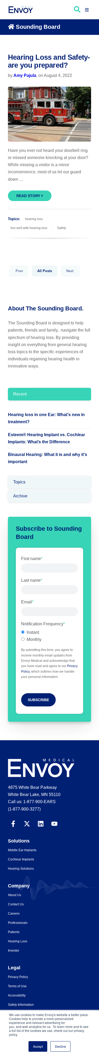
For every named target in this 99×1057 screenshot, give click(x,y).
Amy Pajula (24, 75)
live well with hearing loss (29, 228)
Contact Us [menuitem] (16, 904)
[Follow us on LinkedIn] (40, 823)
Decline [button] (60, 1046)
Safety (61, 228)
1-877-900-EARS (39, 801)
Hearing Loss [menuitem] (17, 941)
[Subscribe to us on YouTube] (54, 823)
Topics (19, 482)
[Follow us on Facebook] (13, 823)
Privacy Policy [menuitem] (18, 977)
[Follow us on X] (27, 823)
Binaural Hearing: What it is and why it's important (47, 458)
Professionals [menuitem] (17, 923)
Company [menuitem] (19, 885)
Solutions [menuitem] (19, 841)
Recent (20, 394)
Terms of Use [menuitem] (17, 986)
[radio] (49, 632)
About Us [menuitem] (14, 895)
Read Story (28, 196)
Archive (20, 496)
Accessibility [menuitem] (17, 995)
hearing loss (34, 219)
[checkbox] (49, 636)
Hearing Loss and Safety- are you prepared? (49, 61)
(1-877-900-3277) (24, 809)
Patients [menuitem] (14, 932)
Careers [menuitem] (14, 913)
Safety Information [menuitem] (21, 1005)
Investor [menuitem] (13, 950)
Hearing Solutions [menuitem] (21, 868)
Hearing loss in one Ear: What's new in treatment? (46, 418)
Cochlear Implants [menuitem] (21, 859)
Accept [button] (38, 1046)
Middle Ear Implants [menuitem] (22, 850)
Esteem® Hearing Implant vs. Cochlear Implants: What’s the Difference (46, 438)
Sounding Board (38, 27)
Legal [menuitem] (14, 967)
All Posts (44, 271)
